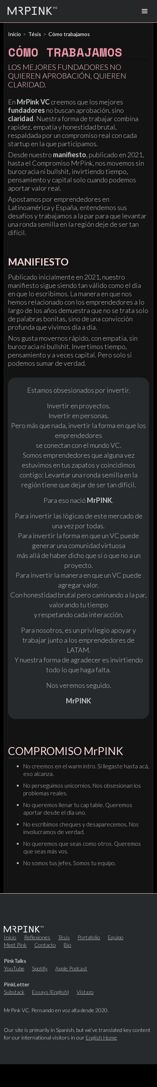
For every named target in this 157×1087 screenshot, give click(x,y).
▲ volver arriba (78, 1075)
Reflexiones (37, 937)
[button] (144, 11)
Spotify (40, 968)
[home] (32, 11)
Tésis (34, 34)
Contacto (45, 945)
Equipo (115, 937)
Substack (14, 992)
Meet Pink (15, 945)
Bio (67, 945)
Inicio (14, 34)
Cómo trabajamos (69, 34)
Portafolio (88, 937)
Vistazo (85, 992)
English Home (101, 1037)
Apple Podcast (71, 968)
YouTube (14, 968)
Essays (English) (50, 992)
